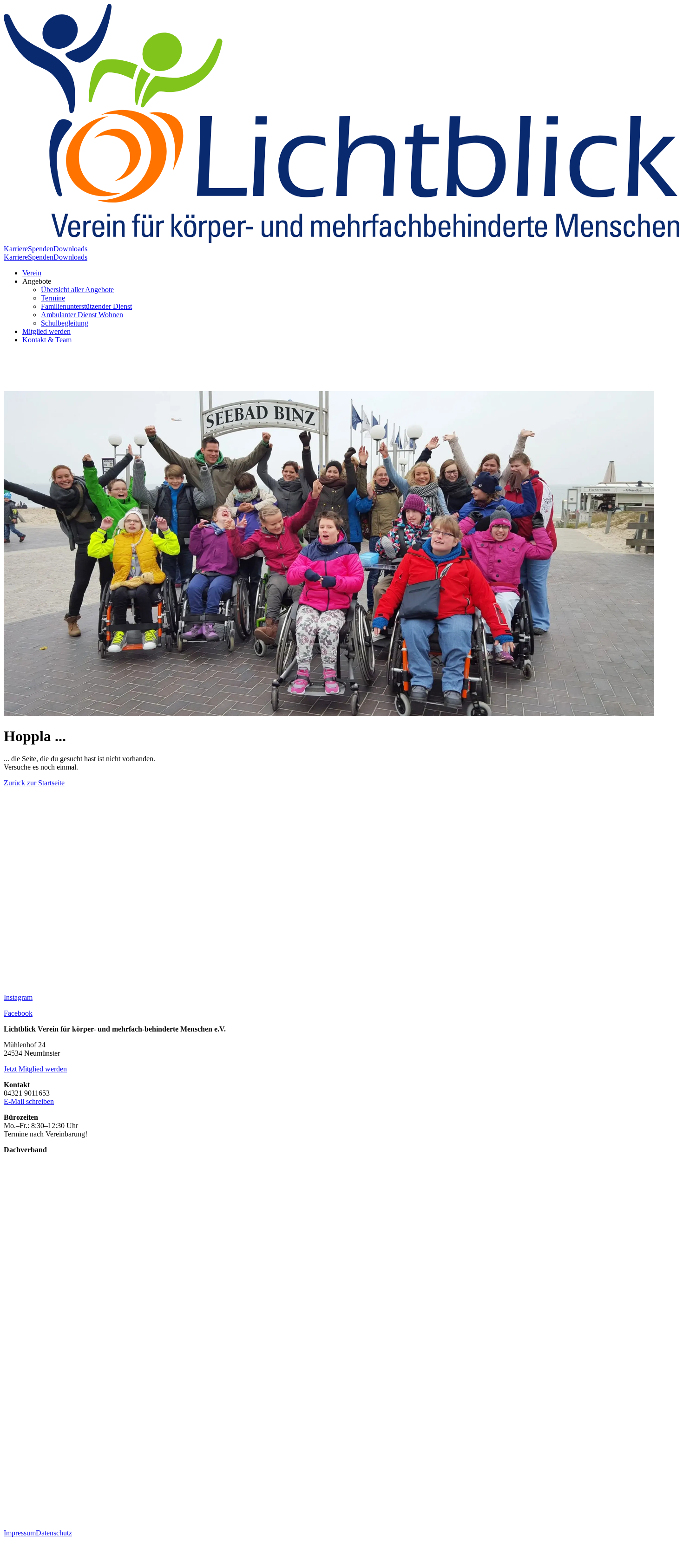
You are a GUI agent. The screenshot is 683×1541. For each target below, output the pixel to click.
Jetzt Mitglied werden (35, 1069)
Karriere (16, 249)
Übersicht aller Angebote (77, 290)
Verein (31, 273)
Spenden (40, 249)
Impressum (20, 1533)
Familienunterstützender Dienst (86, 306)
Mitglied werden (46, 331)
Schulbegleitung (64, 323)
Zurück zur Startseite (34, 783)
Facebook (18, 1013)
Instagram (18, 997)
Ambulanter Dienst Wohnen (82, 315)
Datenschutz (54, 1533)
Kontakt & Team (47, 340)
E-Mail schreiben (29, 1101)
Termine (53, 298)
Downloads (70, 249)
